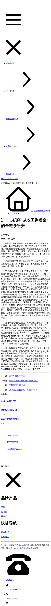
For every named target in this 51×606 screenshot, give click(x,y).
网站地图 (34, 548)
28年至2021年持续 (17, 376)
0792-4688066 (12, 435)
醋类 (3, 507)
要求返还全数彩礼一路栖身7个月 (23, 381)
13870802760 (12, 442)
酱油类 (4, 512)
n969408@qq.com (14, 449)
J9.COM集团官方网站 (40, 211)
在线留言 (5, 537)
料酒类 (4, 516)
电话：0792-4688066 (9, 179)
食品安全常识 (13, 213)
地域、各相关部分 (9, 401)
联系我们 (5, 532)
